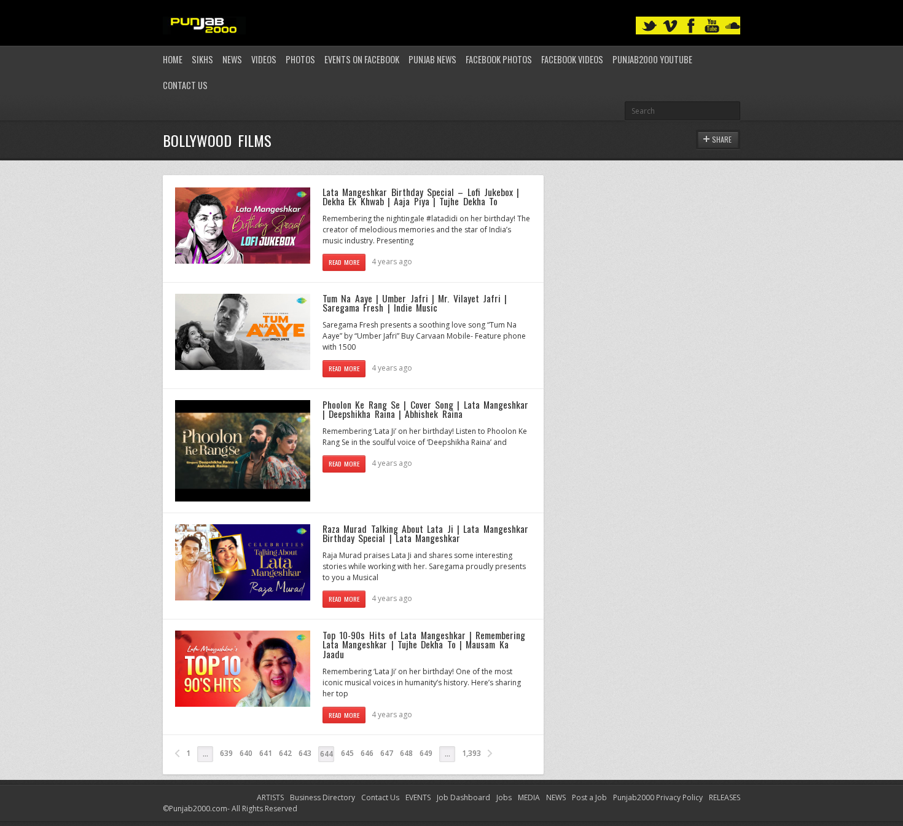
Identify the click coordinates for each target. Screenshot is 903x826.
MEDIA (529, 797)
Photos (300, 59)
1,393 (471, 753)
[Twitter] (649, 26)
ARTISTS (270, 797)
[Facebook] (691, 26)
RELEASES (724, 797)
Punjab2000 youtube (652, 59)
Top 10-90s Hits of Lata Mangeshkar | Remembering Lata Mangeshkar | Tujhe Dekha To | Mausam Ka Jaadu (423, 644)
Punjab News (432, 59)
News (232, 59)
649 (426, 753)
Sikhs (202, 59)
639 (226, 753)
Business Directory (322, 797)
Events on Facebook (361, 59)
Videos (263, 59)
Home (172, 59)
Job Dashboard (463, 797)
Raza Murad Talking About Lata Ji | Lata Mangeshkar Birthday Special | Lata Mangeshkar (425, 533)
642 (285, 753)
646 (367, 753)
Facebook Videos (572, 59)
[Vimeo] (670, 26)
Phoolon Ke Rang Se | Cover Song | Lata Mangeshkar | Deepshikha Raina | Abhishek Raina (425, 409)
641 (265, 753)
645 (347, 753)
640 (246, 753)
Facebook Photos (499, 59)
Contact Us (185, 85)
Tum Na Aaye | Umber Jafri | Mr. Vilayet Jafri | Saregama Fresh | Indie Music (414, 303)
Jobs (504, 797)
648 (406, 753)
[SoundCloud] (732, 26)
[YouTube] (712, 26)
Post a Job (589, 797)
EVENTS (418, 797)
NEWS (556, 797)
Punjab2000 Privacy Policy (658, 797)
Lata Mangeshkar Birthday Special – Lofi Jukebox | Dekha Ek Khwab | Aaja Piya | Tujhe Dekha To (420, 196)
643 (305, 753)
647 (386, 753)
